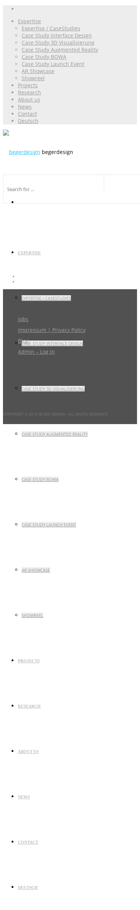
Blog (23, 340)
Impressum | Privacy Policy (51, 329)
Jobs (23, 319)
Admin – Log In (36, 351)
